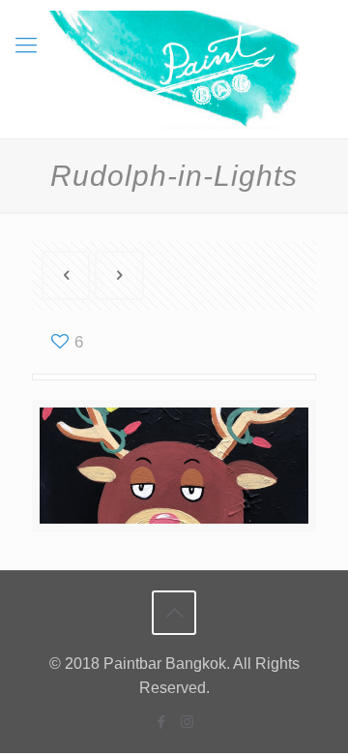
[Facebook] (161, 721)
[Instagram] (187, 721)
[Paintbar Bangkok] (174, 69)
